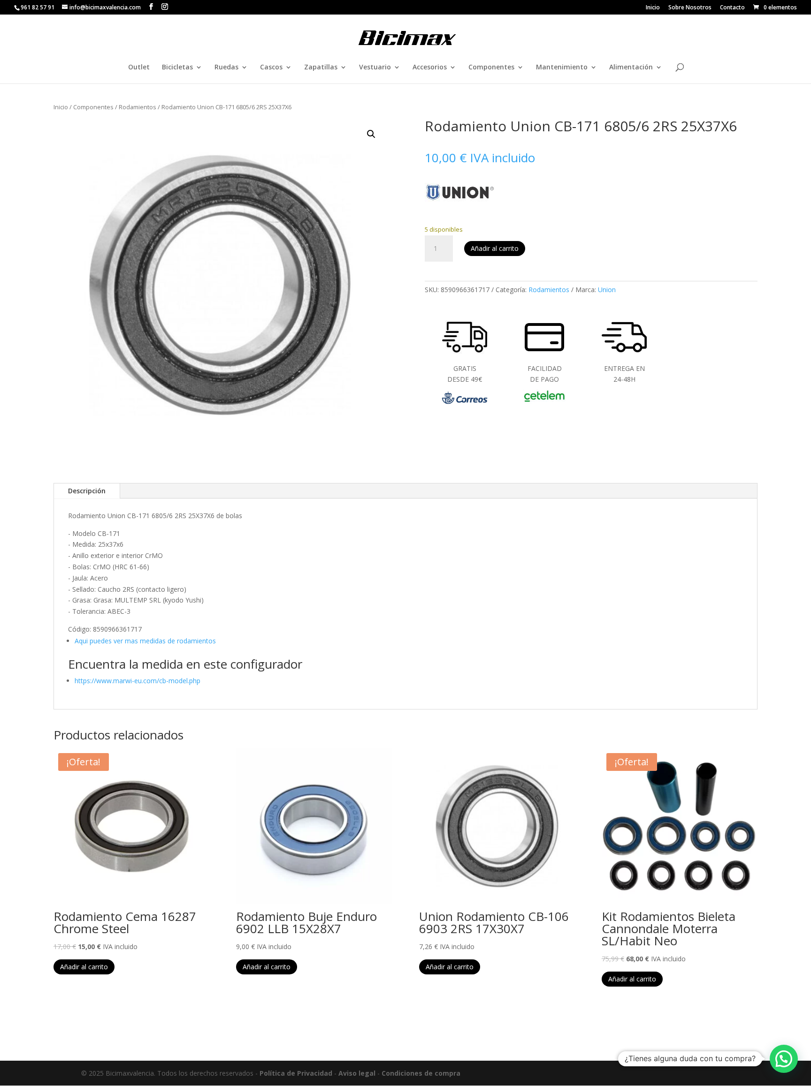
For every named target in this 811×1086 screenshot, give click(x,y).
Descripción (87, 490)
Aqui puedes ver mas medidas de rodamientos (145, 640)
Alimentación (631, 67)
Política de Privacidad (296, 1073)
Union (607, 289)
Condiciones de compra (421, 1073)
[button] (371, 134)
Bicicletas (177, 67)
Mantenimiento (562, 67)
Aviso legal (356, 1073)
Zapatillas (320, 67)
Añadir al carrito (495, 248)
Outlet (139, 67)
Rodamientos (137, 107)
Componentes (491, 67)
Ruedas (226, 67)
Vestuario (375, 67)
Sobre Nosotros (690, 8)
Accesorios (430, 67)
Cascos (271, 67)
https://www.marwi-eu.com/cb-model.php (137, 680)
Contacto (732, 8)
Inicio (653, 8)
